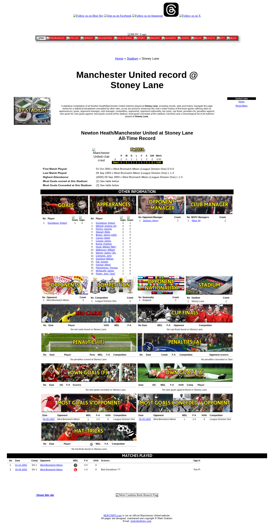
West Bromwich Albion (51, 465)
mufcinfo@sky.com (140, 521)
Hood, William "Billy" (106, 247)
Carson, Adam (103, 238)
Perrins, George (104, 229)
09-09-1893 (49, 419)
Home (119, 58)
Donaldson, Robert (57, 223)
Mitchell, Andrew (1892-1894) (111, 226)
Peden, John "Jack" (105, 273)
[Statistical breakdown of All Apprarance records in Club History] (56, 38)
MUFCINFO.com (113, 515)
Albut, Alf (196, 220)
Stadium (132, 58)
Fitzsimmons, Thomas (107, 267)
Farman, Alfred (103, 264)
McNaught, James (105, 270)
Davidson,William (105, 259)
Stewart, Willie (103, 232)
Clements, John (104, 256)
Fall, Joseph (102, 262)
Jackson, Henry (150, 220)
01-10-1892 (21, 465)
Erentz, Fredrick (104, 244)
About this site (45, 495)
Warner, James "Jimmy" (107, 253)
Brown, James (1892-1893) (109, 235)
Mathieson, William (105, 250)
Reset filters (242, 106)
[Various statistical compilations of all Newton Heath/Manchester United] (221, 38)
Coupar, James (103, 241)
